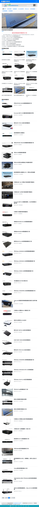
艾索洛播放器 (32, 8)
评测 (19, 505)
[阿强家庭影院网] (5, 1)
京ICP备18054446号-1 (17, 503)
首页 (10, 505)
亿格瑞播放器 (4, 10)
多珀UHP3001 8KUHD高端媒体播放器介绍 (14, 41)
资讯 (23, 505)
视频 (28, 505)
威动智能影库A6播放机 (11, 40)
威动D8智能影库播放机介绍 (19, 33)
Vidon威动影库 (21, 8)
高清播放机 (15, 8)
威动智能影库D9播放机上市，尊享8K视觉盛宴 (15, 46)
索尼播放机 (11, 10)
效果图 (16, 505)
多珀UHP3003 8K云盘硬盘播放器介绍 (13, 36)
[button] (4, 21)
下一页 (13, 497)
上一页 (6, 497)
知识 (21, 505)
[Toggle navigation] (36, 1)
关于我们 (14, 504)
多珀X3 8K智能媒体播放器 (11, 43)
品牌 (26, 505)
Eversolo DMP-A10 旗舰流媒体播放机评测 (14, 37)
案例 (13, 505)
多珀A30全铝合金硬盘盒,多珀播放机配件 (13, 44)
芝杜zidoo (27, 8)
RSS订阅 (18, 504)
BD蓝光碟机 (9, 8)
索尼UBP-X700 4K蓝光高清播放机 (12, 39)
